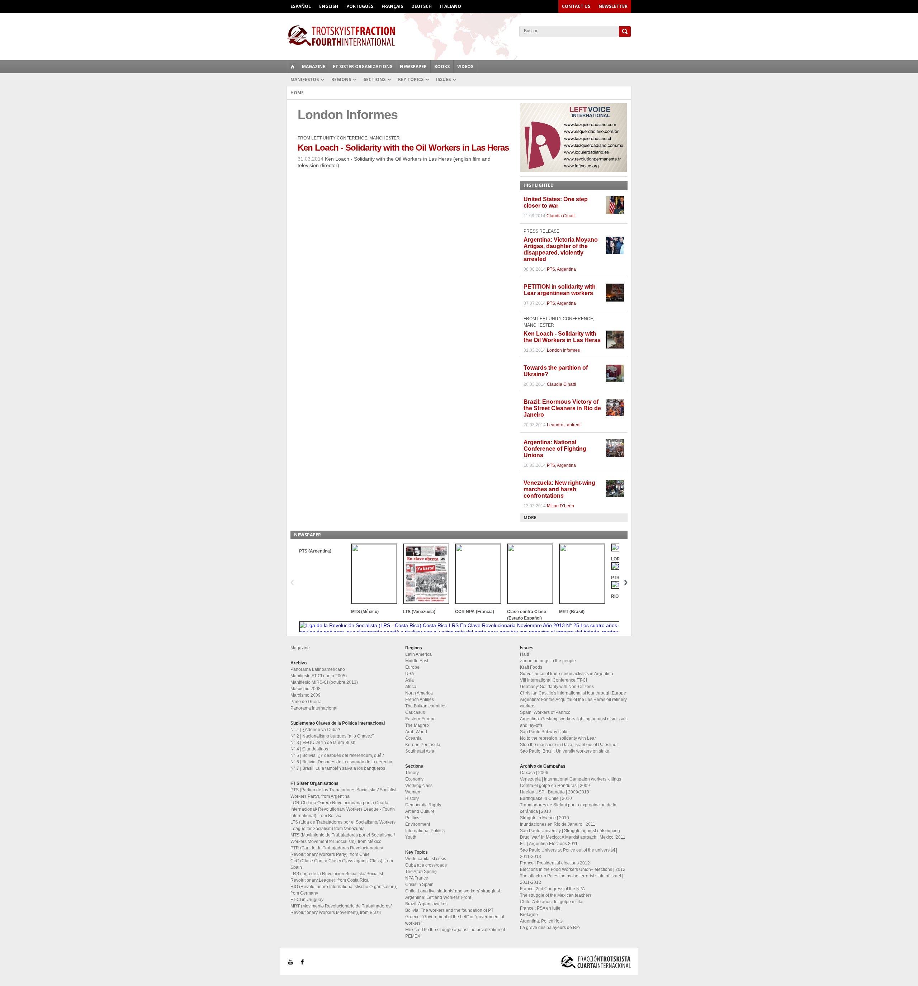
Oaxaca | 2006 (534, 772)
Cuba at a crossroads (426, 865)
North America (419, 693)
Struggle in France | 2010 (544, 817)
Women (412, 792)
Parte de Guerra (306, 701)
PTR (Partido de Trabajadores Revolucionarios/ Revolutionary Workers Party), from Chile (336, 851)
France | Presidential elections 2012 (555, 863)
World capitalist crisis (425, 858)
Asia (409, 680)
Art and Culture (420, 811)
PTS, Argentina (561, 269)
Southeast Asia (419, 751)
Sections (374, 79)
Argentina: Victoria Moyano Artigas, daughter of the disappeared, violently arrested (561, 249)
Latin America (418, 654)
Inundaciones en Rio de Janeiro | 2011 (557, 824)
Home (297, 93)
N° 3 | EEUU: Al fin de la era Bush (322, 742)
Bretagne (529, 914)
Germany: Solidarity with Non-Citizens (557, 686)
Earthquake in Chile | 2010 (546, 798)
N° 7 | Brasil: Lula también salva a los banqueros (337, 768)
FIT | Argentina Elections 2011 (549, 843)
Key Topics (410, 79)
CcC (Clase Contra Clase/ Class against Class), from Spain (341, 864)
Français (392, 6)
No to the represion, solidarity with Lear (558, 738)
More (530, 518)
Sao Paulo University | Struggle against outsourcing (570, 830)
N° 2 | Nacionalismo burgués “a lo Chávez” (332, 736)
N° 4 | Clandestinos (309, 749)
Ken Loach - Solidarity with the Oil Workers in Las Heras (403, 147)
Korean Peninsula (422, 744)
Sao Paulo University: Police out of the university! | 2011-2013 (568, 853)
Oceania (413, 738)
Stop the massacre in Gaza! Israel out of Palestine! (568, 744)
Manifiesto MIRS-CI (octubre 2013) (324, 682)
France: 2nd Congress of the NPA (552, 888)
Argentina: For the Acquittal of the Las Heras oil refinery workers (573, 702)
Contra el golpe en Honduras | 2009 (555, 785)
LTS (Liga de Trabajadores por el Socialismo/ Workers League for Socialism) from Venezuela (343, 825)
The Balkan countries (425, 705)
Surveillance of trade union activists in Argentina (566, 673)
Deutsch (421, 6)
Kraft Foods (531, 667)
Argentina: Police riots (541, 921)
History (412, 798)
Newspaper (413, 66)
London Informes (563, 350)
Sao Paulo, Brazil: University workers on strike (564, 751)
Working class (418, 785)
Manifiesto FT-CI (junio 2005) (318, 675)
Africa (410, 686)
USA (409, 673)
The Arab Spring (421, 871)
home (292, 66)
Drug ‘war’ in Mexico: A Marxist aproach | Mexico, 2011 (572, 837)
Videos (465, 66)
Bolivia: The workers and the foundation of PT (449, 910)
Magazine (313, 66)
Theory (412, 772)
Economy (414, 779)
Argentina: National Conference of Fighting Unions (555, 448)
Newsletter (613, 6)
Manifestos (304, 79)
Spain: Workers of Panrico (545, 712)
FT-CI (459, 35)
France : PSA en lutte (540, 908)
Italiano (450, 6)
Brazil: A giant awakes (426, 903)
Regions (341, 79)
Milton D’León (560, 505)
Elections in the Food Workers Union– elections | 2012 (572, 869)
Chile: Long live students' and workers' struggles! (452, 890)
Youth (410, 837)
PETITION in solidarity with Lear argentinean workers (560, 290)
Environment (417, 824)
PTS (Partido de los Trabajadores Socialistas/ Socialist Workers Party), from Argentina (343, 793)
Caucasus (415, 712)
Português (359, 6)
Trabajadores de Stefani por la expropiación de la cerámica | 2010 (568, 808)
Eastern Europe (420, 718)
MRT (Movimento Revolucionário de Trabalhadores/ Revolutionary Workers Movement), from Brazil (341, 909)
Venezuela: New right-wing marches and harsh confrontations (559, 489)
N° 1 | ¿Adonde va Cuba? (315, 729)
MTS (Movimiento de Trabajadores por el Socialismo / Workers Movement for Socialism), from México (342, 838)
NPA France (416, 878)
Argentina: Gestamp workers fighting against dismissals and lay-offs (574, 722)
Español (300, 6)
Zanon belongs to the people (548, 660)
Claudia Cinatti (561, 215)
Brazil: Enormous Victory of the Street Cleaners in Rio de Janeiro (562, 408)
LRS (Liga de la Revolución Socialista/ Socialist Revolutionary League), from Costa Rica (336, 877)
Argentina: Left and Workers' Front (438, 897)
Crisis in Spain (419, 884)
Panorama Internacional (313, 708)
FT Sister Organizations (362, 66)
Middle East (416, 660)
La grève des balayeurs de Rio (550, 927)
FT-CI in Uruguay (306, 899)
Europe (412, 667)
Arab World (416, 731)
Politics (412, 817)
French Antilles (419, 699)
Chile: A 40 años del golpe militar (552, 901)
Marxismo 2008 (305, 688)
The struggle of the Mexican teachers (556, 895)
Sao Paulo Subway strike (544, 731)
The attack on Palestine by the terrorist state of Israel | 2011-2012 (571, 879)
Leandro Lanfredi (564, 424)
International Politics (425, 830)
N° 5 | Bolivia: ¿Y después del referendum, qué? (337, 755)
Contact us (576, 6)
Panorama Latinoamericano (317, 669)
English (328, 6)
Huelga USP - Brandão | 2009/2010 (554, 792)
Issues (443, 79)
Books (442, 66)
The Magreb (417, 725)
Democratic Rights (423, 804)
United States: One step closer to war (556, 202)
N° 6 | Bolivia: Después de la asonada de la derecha (341, 761)
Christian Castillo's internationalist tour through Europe (573, 693)
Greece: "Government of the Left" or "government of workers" (454, 920)
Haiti (524, 654)
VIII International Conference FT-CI (553, 680)
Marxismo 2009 (305, 695)
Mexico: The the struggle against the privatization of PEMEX (455, 933)
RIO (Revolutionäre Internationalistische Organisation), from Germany (343, 890)
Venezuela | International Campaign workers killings (570, 779)
